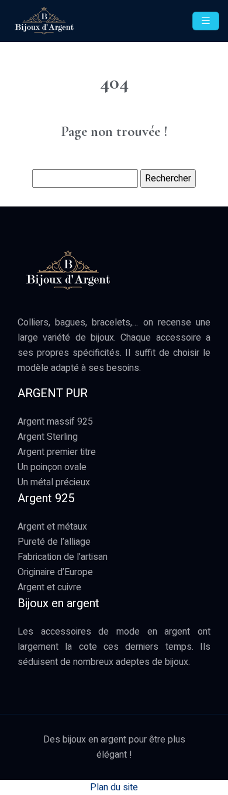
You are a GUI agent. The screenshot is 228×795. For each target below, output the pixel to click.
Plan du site (114, 787)
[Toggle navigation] (205, 21)
